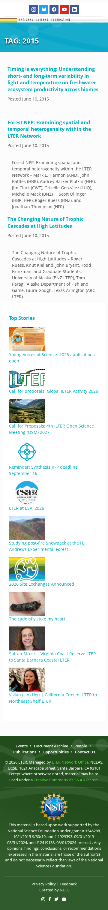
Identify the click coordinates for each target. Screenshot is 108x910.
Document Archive (51, 746)
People (80, 746)
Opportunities (56, 752)
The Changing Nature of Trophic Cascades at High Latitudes (45, 222)
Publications (24, 752)
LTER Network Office (70, 762)
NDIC (64, 890)
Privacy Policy (44, 884)
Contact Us (85, 752)
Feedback (68, 884)
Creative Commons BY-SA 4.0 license (66, 779)
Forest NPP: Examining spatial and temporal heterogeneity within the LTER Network (49, 129)
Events (22, 746)
